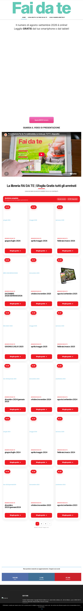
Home (24, 17)
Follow (41, 573)
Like (15, 573)
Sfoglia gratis (14, 251)
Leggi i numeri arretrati (57, 17)
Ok (42, 609)
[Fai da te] (41, 7)
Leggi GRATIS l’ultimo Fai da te (37, 17)
